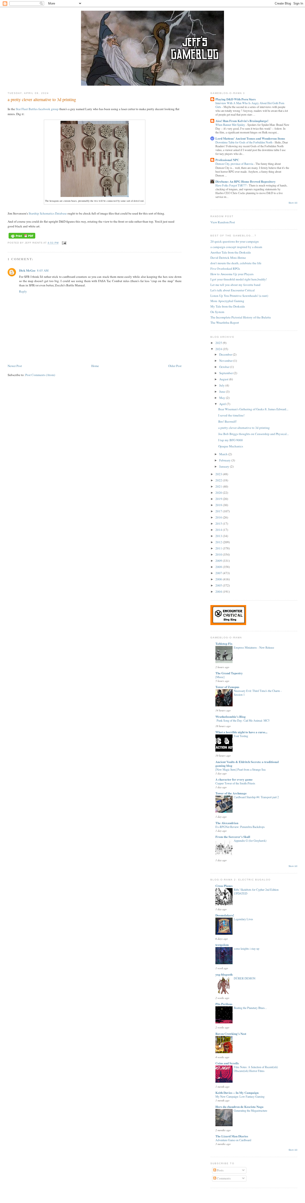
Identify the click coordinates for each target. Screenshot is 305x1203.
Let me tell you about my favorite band (235, 285)
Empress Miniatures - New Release (254, 647)
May (222, 398)
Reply (23, 291)
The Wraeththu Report (224, 322)
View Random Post (222, 222)
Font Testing (241, 736)
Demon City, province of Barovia (234, 164)
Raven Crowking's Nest (230, 1033)
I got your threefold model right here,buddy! (238, 279)
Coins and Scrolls (227, 1063)
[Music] (219, 677)
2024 (219, 349)
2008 (219, 567)
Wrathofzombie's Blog (230, 716)
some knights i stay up (246, 948)
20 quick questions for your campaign (234, 241)
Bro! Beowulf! (227, 421)
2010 (219, 554)
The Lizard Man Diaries (231, 1136)
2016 (219, 517)
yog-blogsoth (224, 974)
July (222, 385)
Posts (220, 1170)
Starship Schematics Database (48, 213)
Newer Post (15, 366)
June (222, 391)
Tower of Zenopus (227, 687)
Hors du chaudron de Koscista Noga (239, 1106)
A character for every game (234, 779)
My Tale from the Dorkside (227, 306)
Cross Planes (224, 885)
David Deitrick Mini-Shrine (228, 257)
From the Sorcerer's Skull (232, 836)
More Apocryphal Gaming (227, 301)
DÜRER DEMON (244, 978)
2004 (219, 591)
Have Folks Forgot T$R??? (231, 185)
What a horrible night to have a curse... (241, 732)
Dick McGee (27, 270)
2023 (219, 474)
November (226, 360)
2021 (219, 486)
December (226, 354)
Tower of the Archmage (231, 793)
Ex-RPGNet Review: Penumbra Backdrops (240, 827)
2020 (219, 492)
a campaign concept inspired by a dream (236, 247)
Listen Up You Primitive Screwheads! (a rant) (239, 295)
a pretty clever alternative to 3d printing (42, 99)
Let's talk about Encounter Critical (232, 290)
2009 (219, 560)
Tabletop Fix (224, 643)
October (224, 367)
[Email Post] (63, 243)
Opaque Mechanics (230, 446)
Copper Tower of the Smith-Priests (235, 783)
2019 (219, 499)
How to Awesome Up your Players (232, 274)
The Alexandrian (226, 823)
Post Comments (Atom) (40, 375)
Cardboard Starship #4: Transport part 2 (256, 797)
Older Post (175, 366)
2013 (219, 536)
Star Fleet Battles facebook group (37, 109)
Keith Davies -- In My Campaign (237, 1092)
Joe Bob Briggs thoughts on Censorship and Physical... (253, 434)
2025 (219, 343)
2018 (219, 505)
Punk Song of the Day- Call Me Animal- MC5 (243, 720)
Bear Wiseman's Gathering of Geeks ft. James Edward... (253, 409)
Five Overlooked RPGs (225, 268)
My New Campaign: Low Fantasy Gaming (239, 1096)
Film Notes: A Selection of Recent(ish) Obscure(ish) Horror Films (256, 1069)
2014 (219, 530)
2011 (219, 548)
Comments (223, 1178)
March (223, 454)
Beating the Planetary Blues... (250, 1008)
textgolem (222, 944)
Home (95, 366)
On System (217, 312)
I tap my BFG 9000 (230, 440)
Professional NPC (227, 159)
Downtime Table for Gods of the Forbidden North (244, 142)
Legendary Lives (243, 919)
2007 (219, 573)
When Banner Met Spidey (230, 125)
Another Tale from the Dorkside (230, 252)
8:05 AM (43, 270)
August (224, 379)
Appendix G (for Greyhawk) (250, 840)
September (226, 373)
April (223, 404)
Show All (293, 202)
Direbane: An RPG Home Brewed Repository (245, 181)
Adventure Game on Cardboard (233, 1140)
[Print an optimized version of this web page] (22, 238)
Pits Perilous (223, 1004)
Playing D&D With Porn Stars (235, 99)
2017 (219, 511)
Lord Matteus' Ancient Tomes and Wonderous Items (250, 138)
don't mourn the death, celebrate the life (235, 263)
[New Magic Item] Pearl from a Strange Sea (240, 769)
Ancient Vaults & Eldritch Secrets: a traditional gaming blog (247, 763)
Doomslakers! (224, 915)
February (225, 460)
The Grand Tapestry (229, 673)
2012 (219, 542)
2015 (219, 523)
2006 (219, 579)
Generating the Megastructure (250, 1110)
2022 (219, 480)
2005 (219, 585)
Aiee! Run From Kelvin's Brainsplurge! (241, 120)
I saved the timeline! (231, 415)
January (224, 466)
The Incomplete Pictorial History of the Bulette (240, 317)
